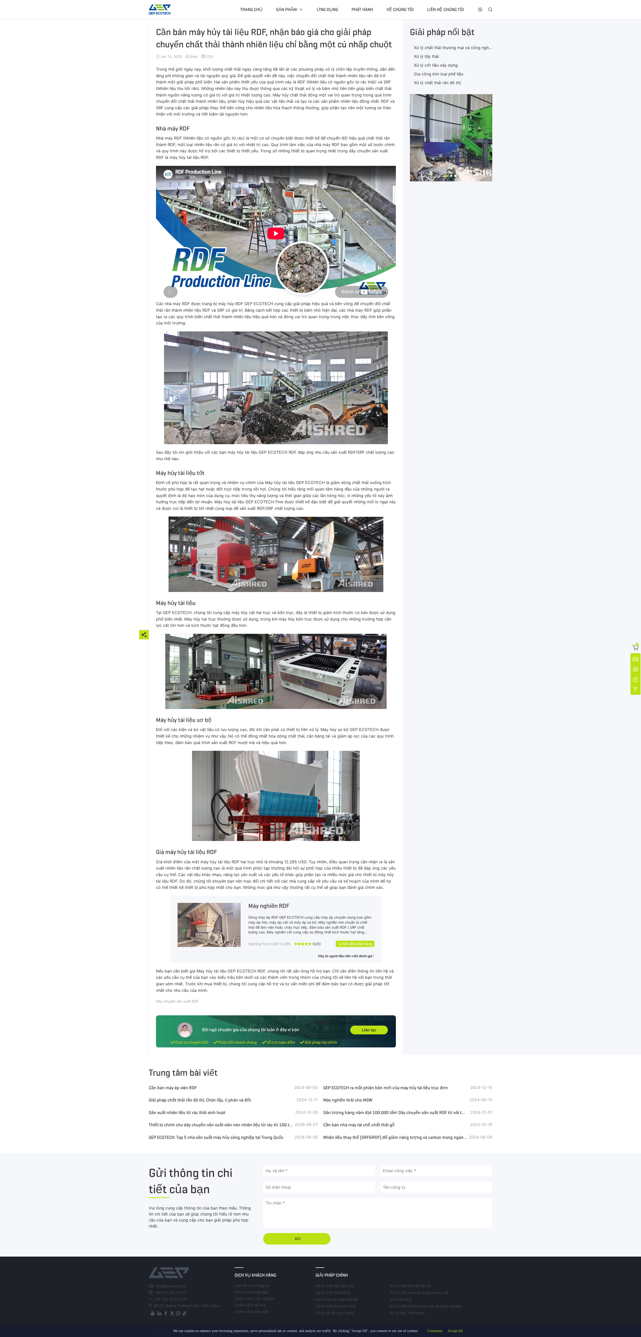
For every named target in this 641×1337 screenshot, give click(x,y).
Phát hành (362, 9)
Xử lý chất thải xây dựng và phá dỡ (419, 1292)
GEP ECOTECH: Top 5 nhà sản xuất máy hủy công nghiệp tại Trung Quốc (216, 1137)
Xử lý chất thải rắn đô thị (437, 82)
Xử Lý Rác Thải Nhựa (407, 1313)
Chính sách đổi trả (250, 1305)
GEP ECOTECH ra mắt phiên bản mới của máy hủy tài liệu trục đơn (385, 1087)
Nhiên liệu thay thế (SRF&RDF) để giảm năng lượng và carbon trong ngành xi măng (395, 1137)
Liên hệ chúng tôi (445, 9)
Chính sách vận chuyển (254, 1298)
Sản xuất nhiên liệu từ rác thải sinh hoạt (187, 1112)
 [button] (490, 10)
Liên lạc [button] (369, 1029)
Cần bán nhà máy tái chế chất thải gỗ (359, 1125)
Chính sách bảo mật (252, 1311)
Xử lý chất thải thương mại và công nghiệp (454, 47)
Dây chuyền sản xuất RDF (177, 1001)
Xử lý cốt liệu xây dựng (436, 65)
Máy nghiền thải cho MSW (347, 1100)
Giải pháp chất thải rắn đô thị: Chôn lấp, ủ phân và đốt (200, 1100)
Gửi (298, 1238)
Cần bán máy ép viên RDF (173, 1087)
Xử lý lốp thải (426, 56)
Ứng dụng (327, 9)
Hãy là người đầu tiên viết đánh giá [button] (345, 956)
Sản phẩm (286, 9)
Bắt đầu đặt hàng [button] (357, 943)
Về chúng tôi (400, 9)
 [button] (480, 10)
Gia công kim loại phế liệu (438, 73)
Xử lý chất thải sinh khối (335, 1306)
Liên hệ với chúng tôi (252, 1285)
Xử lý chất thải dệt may (334, 1286)
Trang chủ (251, 9)
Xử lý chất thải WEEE (333, 1292)
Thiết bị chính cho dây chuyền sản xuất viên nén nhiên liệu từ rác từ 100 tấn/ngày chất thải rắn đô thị (221, 1125)
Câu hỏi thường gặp (251, 1292)
